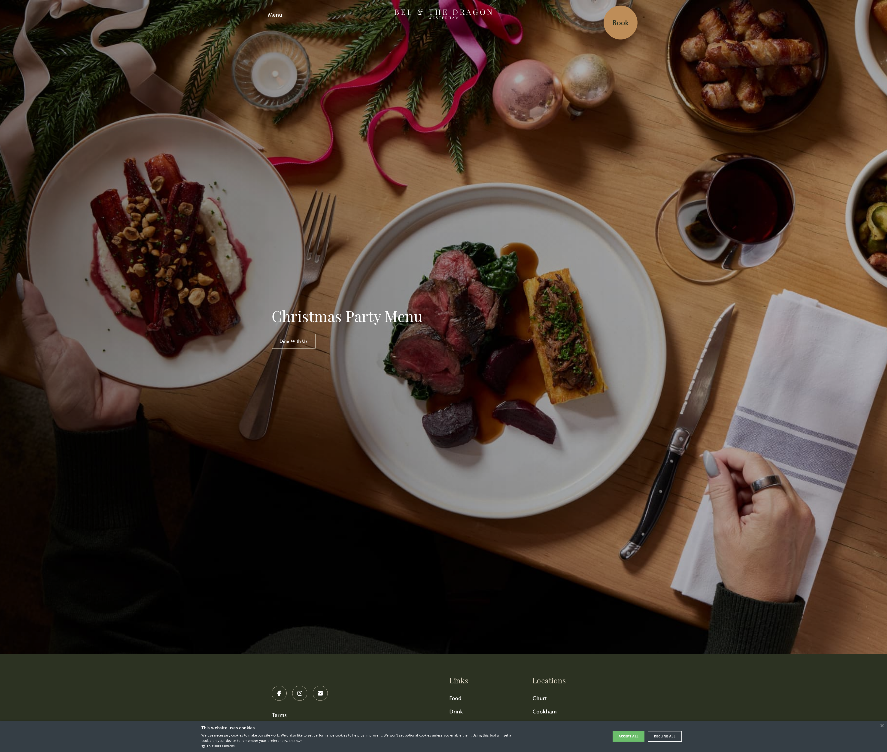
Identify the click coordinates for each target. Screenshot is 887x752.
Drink (456, 711)
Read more (295, 741)
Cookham (544, 711)
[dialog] (443, 736)
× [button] (882, 726)
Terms (279, 715)
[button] (358, 746)
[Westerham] (443, 14)
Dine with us (293, 341)
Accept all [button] (629, 736)
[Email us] (320, 693)
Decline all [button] (664, 736)
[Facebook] (279, 693)
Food (455, 698)
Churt (539, 698)
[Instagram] (299, 693)
